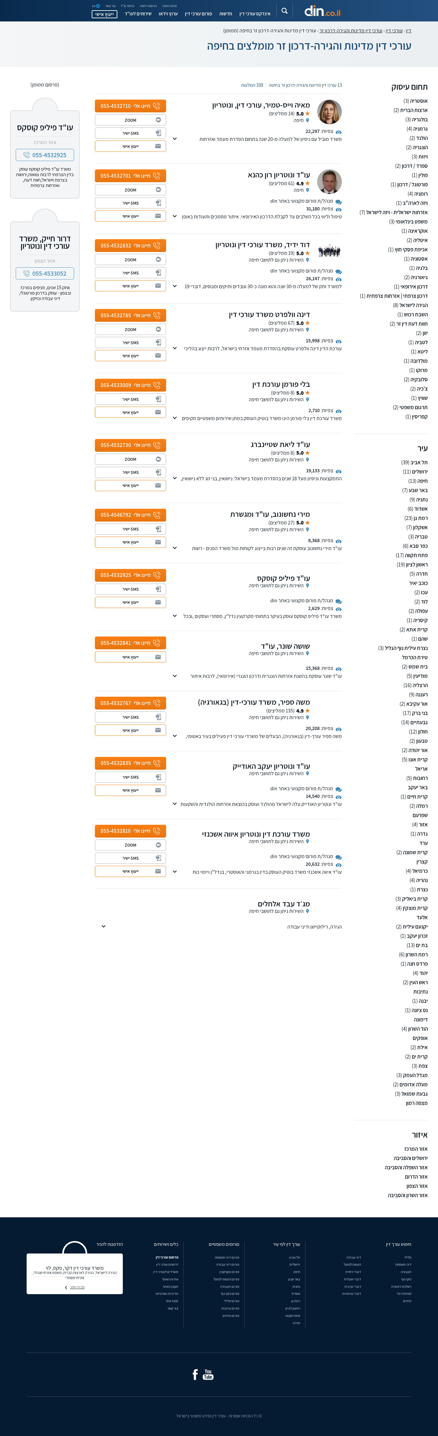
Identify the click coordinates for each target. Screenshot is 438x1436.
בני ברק (420, 713)
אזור (423, 824)
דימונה (421, 1019)
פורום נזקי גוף (230, 1293)
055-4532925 (49, 155)
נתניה (422, 499)
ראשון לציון (417, 564)
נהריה (422, 880)
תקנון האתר (170, 1286)
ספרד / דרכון (415, 166)
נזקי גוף (406, 1279)
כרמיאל (420, 871)
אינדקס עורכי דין (255, 13)
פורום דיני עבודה (227, 1264)
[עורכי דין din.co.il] (322, 10)
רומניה (421, 194)
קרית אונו (418, 759)
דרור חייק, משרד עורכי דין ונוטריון (45, 242)
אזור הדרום (416, 1177)
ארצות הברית (414, 110)
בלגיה (422, 268)
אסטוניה (419, 259)
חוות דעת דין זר (412, 324)
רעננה (422, 694)
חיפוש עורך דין (398, 1244)
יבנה (423, 1001)
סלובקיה (419, 379)
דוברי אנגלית (352, 1279)
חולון (423, 731)
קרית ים (420, 1056)
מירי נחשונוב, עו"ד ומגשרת (270, 514)
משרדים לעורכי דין (165, 1271)
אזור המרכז (416, 1149)
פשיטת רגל (404, 1293)
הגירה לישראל (414, 305)
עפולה (421, 611)
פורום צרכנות (230, 1308)
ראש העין (418, 982)
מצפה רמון (417, 1103)
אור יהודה (418, 750)
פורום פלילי (231, 1300)
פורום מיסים (231, 1315)
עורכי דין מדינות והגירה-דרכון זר (351, 30)
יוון (425, 333)
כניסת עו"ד (127, 6)
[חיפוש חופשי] (284, 11)
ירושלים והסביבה (411, 1158)
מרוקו (422, 370)
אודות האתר (169, 6)
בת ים (422, 945)
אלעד (422, 917)
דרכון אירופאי (414, 286)
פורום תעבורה (229, 1286)
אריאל (421, 769)
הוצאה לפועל (352, 1264)
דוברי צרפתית (351, 1293)
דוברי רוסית (353, 1271)
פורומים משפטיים (224, 1244)
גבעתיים (419, 722)
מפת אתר (171, 1300)
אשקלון (420, 527)
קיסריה (420, 620)
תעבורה (406, 1271)
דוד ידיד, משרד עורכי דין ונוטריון (262, 244)
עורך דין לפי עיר (286, 1244)
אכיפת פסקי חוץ (411, 249)
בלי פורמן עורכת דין (281, 384)
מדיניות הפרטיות (167, 1293)
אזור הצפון (417, 1186)
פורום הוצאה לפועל (226, 1279)
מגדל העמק (415, 1075)
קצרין (422, 861)
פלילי (407, 1257)
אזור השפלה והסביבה (406, 1167)
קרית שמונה (415, 852)
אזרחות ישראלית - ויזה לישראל (397, 212)
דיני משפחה (403, 1264)
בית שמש (418, 666)
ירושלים (420, 472)
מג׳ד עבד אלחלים (284, 903)
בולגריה (420, 119)
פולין (423, 175)
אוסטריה (419, 101)
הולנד (422, 138)
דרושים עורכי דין (167, 1264)
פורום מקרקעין (229, 1271)
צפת (423, 1066)
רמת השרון (417, 954)
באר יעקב (418, 787)
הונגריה (420, 147)
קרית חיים (417, 796)
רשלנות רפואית (401, 1286)
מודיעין (420, 676)
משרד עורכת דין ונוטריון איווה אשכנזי (256, 834)
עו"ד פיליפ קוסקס (283, 578)
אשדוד (421, 509)
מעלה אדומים (414, 1084)
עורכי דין (394, 30)
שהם (423, 639)
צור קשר (110, 6)
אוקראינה (418, 231)
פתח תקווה (416, 555)
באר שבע (418, 490)
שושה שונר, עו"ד (285, 646)
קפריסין (420, 416)
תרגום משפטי (414, 407)
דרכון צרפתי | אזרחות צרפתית (397, 296)
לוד (424, 601)
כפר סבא (418, 546)
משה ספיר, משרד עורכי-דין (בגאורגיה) (254, 702)
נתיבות (420, 991)
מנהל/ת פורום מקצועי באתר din (301, 201)
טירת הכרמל (415, 657)
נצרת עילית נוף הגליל (406, 648)
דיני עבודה (354, 1257)
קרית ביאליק (415, 899)
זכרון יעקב (417, 936)
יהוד (423, 973)
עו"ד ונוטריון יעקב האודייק (271, 766)
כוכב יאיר (418, 583)
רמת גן (421, 518)
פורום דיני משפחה (227, 1257)
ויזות (423, 156)
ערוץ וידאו (168, 13)
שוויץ (423, 398)
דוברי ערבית (352, 1286)
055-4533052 (49, 273)
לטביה (421, 342)
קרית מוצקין (415, 908)
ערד (423, 843)
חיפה (422, 481)
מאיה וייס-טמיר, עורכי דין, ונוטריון (261, 105)
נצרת (422, 889)
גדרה (422, 834)
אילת (422, 1047)
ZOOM (130, 120)
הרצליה (420, 685)
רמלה (422, 806)
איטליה (420, 240)
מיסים (407, 1300)
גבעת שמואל (414, 1094)
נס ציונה (420, 1010)
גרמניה (420, 129)
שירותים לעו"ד (138, 13)
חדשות (225, 13)
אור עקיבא (417, 704)
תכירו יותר (77, 1287)
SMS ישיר (130, 133)
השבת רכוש (416, 314)
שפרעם (420, 815)
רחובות (420, 778)
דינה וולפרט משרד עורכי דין (269, 314)
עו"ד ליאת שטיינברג (280, 444)
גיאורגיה (419, 277)
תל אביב (419, 462)
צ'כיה (422, 389)
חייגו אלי (125, 106)
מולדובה (419, 361)
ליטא (422, 351)
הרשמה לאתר (148, 6)
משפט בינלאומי (412, 221)
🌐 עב (96, 6)
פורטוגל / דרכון (412, 184)
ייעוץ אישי (104, 14)
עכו (424, 592)
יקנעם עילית (415, 926)
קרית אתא (417, 629)
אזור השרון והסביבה (408, 1195)
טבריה (421, 537)
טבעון (422, 741)
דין (408, 30)
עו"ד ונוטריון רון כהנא (279, 174)
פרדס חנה (417, 964)
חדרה (422, 574)
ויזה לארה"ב (415, 203)
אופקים (420, 1038)
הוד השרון (418, 1029)
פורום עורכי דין (198, 13)
